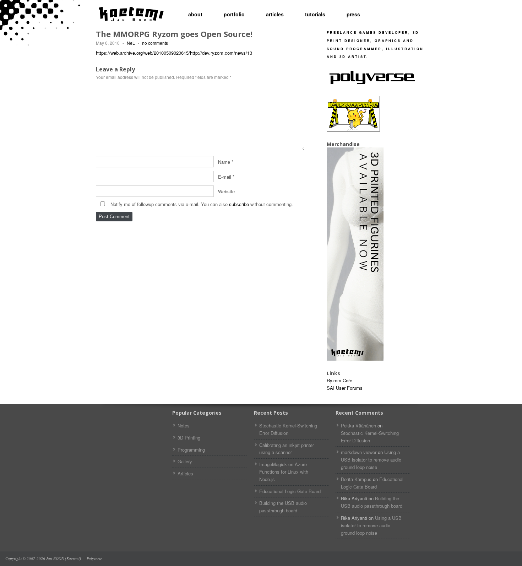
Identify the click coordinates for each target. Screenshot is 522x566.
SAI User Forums (345, 387)
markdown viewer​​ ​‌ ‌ (358, 452)
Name (224, 161)
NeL (131, 43)
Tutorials (315, 14)
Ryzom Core (339, 380)
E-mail (224, 176)
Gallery (185, 461)
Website (226, 191)
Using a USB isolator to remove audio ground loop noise (371, 459)
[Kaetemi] (131, 14)
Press (353, 14)
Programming (191, 449)
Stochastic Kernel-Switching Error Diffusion (288, 429)
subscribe (239, 204)
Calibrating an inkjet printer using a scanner (286, 449)
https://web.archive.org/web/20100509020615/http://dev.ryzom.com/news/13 (174, 52)
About (195, 14)
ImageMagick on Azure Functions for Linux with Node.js (283, 472)
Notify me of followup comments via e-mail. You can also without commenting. (201, 204)
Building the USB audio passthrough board (283, 507)
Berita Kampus (356, 479)
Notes (184, 425)
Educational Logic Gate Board (290, 491)
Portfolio (234, 14)
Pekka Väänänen (358, 425)
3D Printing (189, 437)
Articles (275, 14)
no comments (155, 43)
